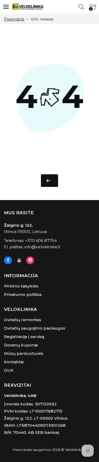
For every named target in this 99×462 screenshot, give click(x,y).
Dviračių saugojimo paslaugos (34, 328)
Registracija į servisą (24, 336)
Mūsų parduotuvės (23, 353)
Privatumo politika (22, 294)
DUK (8, 370)
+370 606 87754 (41, 240)
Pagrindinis (14, 19)
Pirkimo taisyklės (21, 286)
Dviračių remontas (22, 319)
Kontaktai (13, 361)
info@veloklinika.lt (42, 246)
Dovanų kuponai (21, 344)
